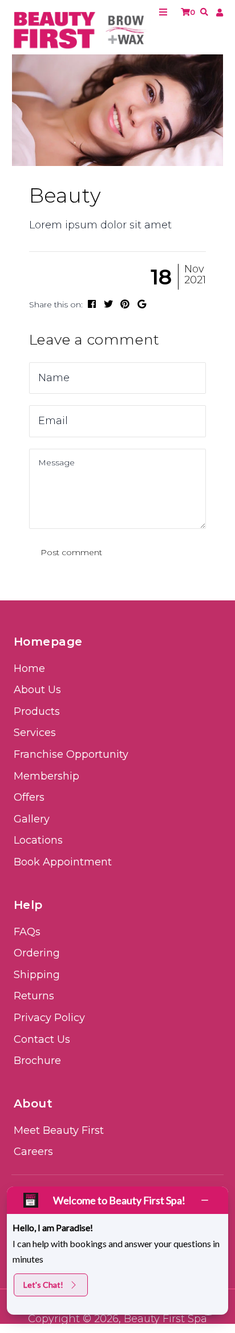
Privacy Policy (49, 1017)
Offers (29, 797)
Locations (38, 840)
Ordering (37, 953)
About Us (37, 689)
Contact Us (42, 1039)
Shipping (37, 974)
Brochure (37, 1060)
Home (29, 668)
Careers (33, 1151)
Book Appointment (63, 862)
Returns (34, 996)
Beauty (65, 195)
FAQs (27, 931)
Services (35, 732)
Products (37, 711)
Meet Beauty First (59, 1130)
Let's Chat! (43, 1285)
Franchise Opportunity (71, 754)
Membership (46, 776)
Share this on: (56, 304)
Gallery (32, 819)
